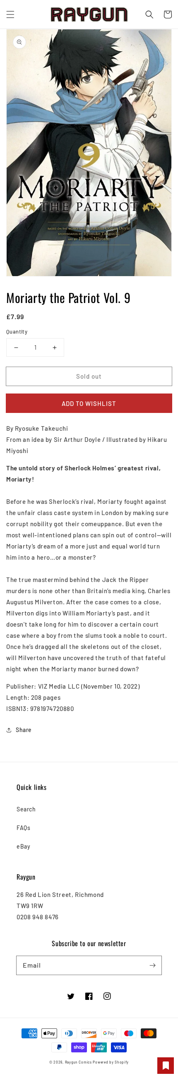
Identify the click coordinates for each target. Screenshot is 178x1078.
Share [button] (24, 729)
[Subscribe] (152, 965)
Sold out (89, 376)
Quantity (16, 331)
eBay (23, 846)
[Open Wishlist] (165, 1065)
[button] (10, 14)
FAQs (23, 827)
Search (26, 809)
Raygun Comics (78, 1062)
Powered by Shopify (111, 1062)
